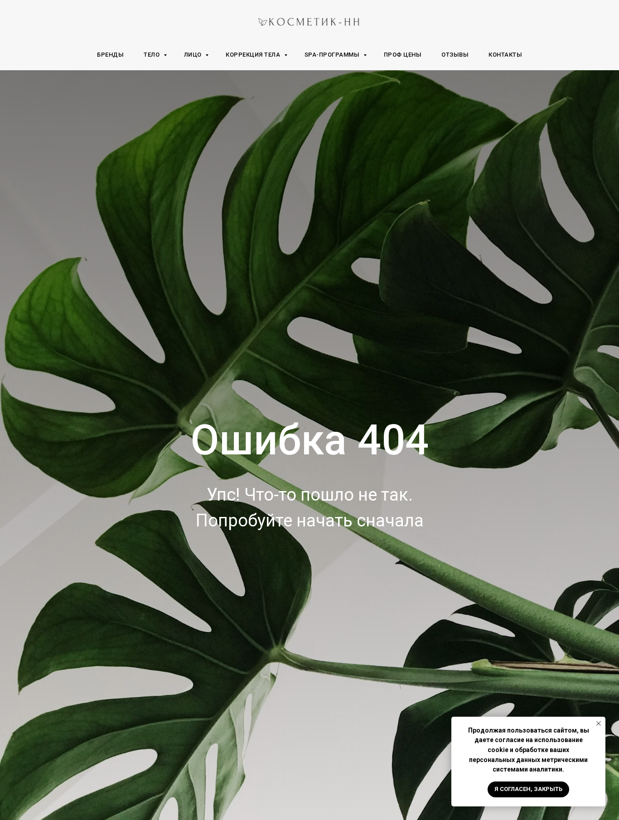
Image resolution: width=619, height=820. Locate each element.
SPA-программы (333, 54)
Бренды (110, 54)
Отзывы (455, 54)
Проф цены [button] (403, 54)
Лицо (193, 54)
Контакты (505, 54)
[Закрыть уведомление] (598, 723)
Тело (152, 54)
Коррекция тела (254, 54)
